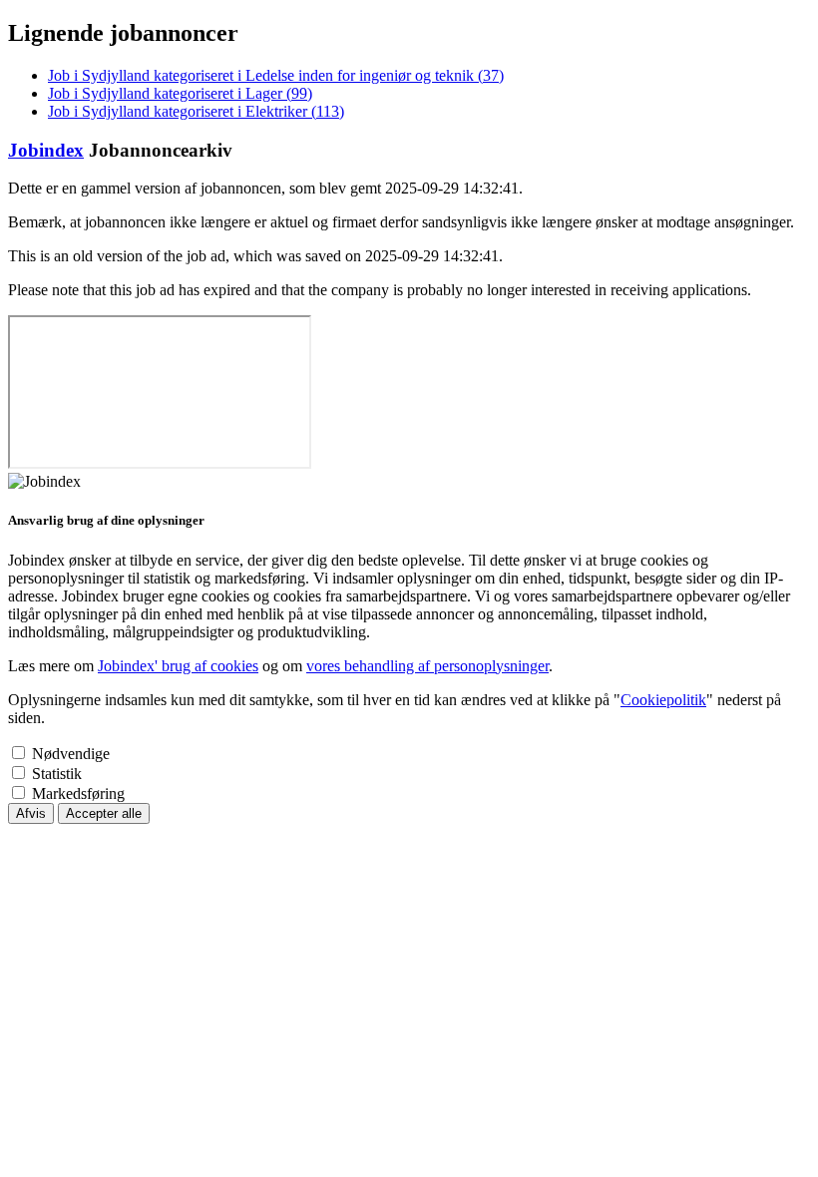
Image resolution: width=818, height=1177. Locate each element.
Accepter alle (104, 813)
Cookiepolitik (663, 699)
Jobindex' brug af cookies (178, 665)
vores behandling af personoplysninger (427, 665)
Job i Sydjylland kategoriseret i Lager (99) (180, 93)
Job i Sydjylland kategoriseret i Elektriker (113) (196, 111)
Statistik (57, 773)
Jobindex (46, 150)
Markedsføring (78, 793)
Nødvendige (71, 753)
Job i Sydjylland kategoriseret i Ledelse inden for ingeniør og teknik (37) (276, 75)
